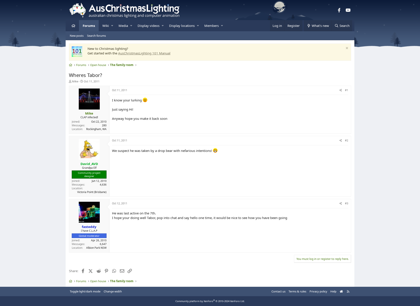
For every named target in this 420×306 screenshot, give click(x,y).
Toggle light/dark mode (85, 291)
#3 (346, 203)
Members (211, 25)
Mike (75, 81)
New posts (77, 36)
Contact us (278, 291)
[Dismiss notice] (346, 48)
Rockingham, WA (96, 129)
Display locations (182, 25)
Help (333, 291)
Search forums (96, 36)
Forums (89, 25)
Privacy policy (318, 291)
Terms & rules (297, 291)
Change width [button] (113, 291)
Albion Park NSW (96, 248)
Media (123, 25)
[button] (112, 25)
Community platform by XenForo (210, 301)
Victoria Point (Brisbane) (92, 192)
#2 (346, 140)
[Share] (340, 90)
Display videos (148, 25)
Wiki (105, 25)
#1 (346, 90)
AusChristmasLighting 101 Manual (144, 53)
